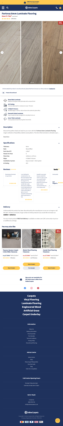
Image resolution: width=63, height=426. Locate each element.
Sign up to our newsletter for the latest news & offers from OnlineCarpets (33, 279)
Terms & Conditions (31, 338)
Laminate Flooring (31, 303)
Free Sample (31, 268)
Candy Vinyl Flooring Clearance (50, 251)
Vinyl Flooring (31, 299)
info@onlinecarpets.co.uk (31, 404)
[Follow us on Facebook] (25, 288)
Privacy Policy (31, 340)
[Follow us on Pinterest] (38, 288)
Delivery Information (31, 331)
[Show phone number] (57, 8)
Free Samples (31, 336)
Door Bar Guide (31, 364)
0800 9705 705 (31, 402)
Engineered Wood (31, 307)
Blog (31, 366)
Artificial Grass (31, 310)
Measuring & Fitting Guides (31, 362)
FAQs (31, 359)
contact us (13, 215)
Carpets (31, 296)
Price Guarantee (31, 334)
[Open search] (7, 8)
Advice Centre (31, 357)
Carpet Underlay (31, 314)
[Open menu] (3, 8)
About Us (31, 329)
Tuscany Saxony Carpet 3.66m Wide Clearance (10, 251)
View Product (11, 268)
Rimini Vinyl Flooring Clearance (30, 251)
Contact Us (52, 89)
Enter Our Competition (31, 369)
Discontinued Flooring (31, 343)
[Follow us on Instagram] (31, 288)
